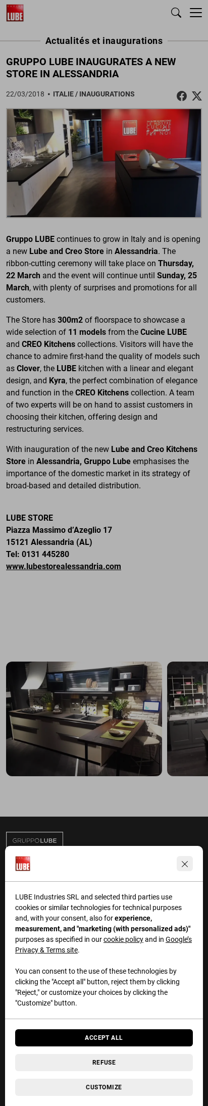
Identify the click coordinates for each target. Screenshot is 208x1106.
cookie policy (123, 939)
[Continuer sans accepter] (185, 863)
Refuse (104, 1062)
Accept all (104, 1037)
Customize (104, 1087)
